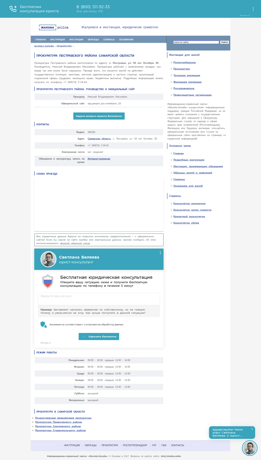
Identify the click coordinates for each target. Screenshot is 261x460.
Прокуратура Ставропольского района (60, 430)
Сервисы (109, 39)
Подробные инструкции (188, 159)
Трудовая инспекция (186, 75)
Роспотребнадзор (184, 62)
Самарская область (99, 138)
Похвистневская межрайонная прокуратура (63, 417)
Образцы (93, 39)
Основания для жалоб (188, 185)
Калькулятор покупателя (189, 203)
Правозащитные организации (192, 94)
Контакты (177, 445)
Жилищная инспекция (187, 81)
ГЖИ (163, 445)
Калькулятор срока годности (192, 209)
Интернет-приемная (99, 158)
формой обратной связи (75, 243)
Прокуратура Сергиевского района (58, 426)
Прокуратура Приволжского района (58, 422)
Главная (40, 39)
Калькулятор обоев (186, 222)
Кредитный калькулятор (189, 216)
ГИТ (154, 445)
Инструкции (57, 39)
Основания (126, 39)
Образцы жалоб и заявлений (192, 172)
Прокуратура (181, 68)
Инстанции (76, 39)
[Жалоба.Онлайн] (60, 28)
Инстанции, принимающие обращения (198, 166)
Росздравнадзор (183, 88)
